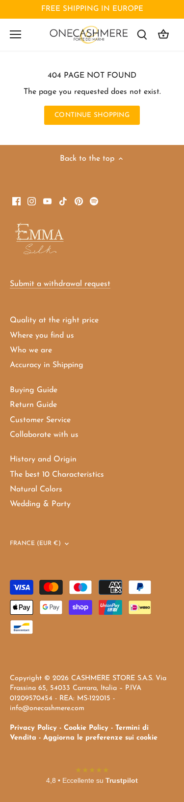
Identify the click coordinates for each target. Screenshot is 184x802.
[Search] (142, 34)
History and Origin (43, 459)
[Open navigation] (15, 34)
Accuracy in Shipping (46, 365)
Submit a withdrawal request (60, 284)
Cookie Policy (86, 728)
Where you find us (42, 336)
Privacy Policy (33, 728)
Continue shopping (91, 115)
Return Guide (33, 405)
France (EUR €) (35, 543)
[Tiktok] (63, 200)
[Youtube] (47, 200)
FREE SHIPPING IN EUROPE (92, 9)
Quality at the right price (54, 320)
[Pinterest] (79, 200)
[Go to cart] (163, 34)
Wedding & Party (40, 504)
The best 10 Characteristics (57, 475)
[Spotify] (94, 200)
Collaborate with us (44, 435)
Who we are (31, 350)
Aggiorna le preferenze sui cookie (100, 738)
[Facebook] (16, 200)
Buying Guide (33, 390)
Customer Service (40, 420)
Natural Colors (36, 489)
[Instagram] (31, 200)
